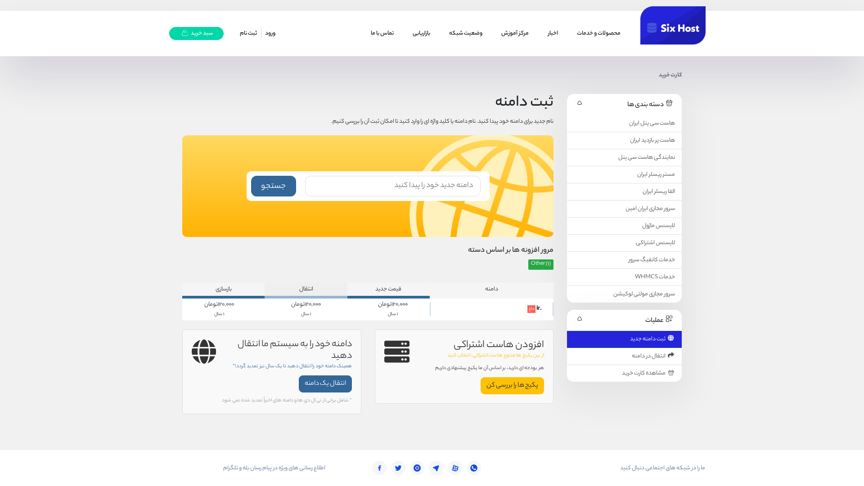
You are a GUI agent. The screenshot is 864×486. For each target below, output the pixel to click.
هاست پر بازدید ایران (652, 140)
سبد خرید (201, 33)
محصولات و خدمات (599, 33)
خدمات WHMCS (655, 277)
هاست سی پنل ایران (652, 123)
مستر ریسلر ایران (656, 174)
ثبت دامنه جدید (648, 339)
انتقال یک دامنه (325, 384)
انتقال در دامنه (649, 356)
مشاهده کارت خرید (644, 373)
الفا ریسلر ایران (659, 191)
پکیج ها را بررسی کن (512, 385)
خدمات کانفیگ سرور (652, 260)
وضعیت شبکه (465, 33)
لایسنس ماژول (658, 226)
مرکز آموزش (515, 33)
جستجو (273, 186)
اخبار (553, 33)
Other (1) (541, 264)
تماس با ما (382, 33)
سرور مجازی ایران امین (650, 209)
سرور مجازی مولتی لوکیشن (644, 294)
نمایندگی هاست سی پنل (646, 157)
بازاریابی (421, 33)
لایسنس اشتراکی (655, 243)
